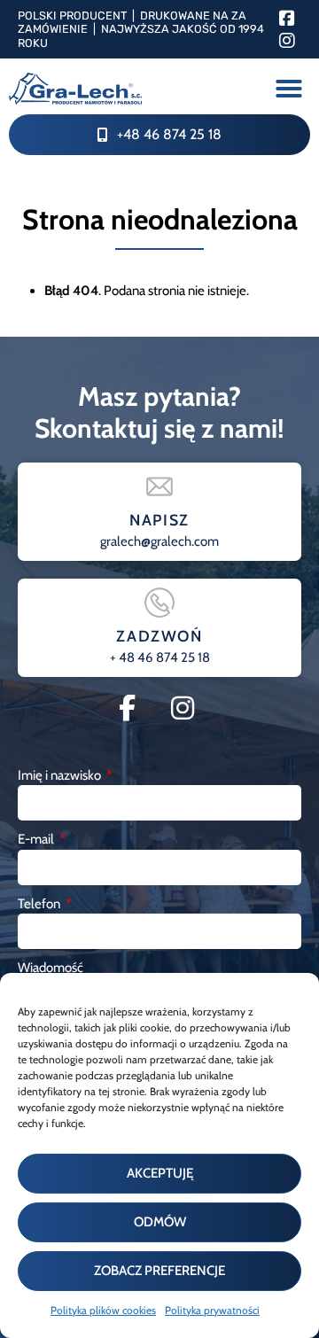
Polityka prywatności (212, 1310)
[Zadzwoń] (159, 602)
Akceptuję (160, 1173)
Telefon (40, 904)
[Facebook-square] (287, 18)
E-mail (37, 839)
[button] (289, 88)
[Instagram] (287, 41)
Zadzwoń (159, 635)
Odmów (160, 1222)
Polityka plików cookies (103, 1310)
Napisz (159, 519)
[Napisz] (159, 486)
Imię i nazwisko (61, 775)
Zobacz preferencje (159, 1271)
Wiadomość (50, 968)
